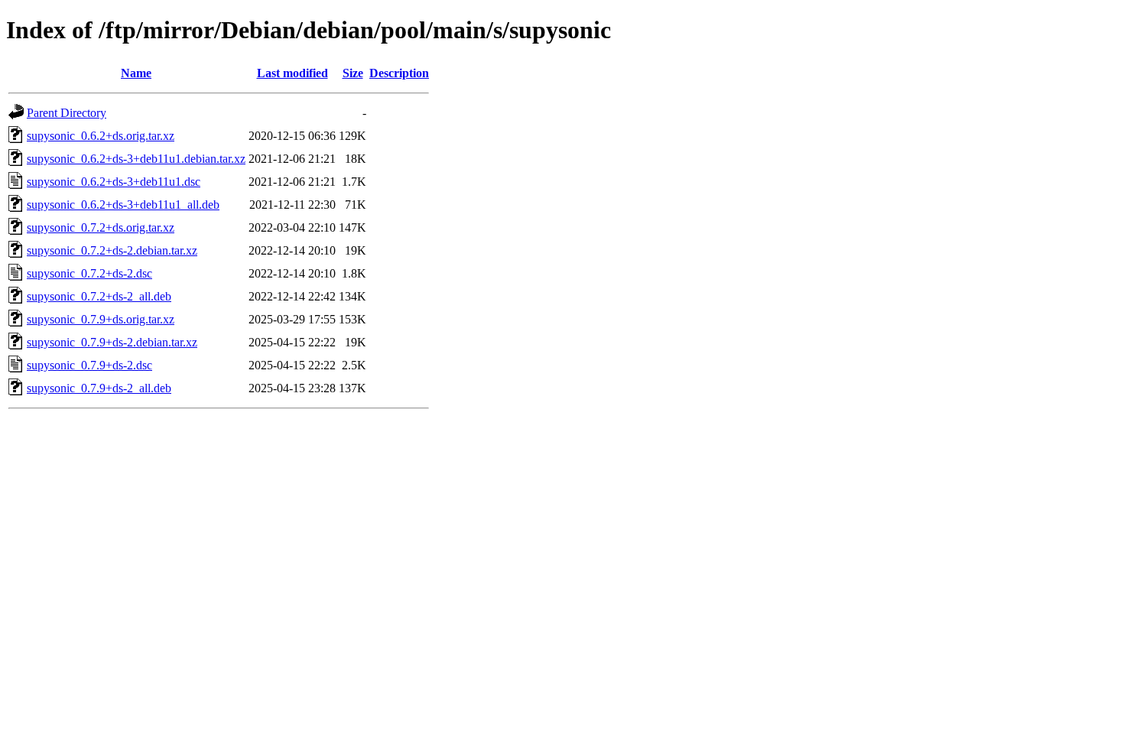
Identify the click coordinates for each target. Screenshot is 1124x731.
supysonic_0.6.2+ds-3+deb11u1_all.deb (123, 204)
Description (399, 73)
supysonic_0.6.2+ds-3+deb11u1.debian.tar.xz (136, 158)
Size (353, 73)
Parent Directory (66, 112)
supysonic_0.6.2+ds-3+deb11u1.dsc (113, 181)
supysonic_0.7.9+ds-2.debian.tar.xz (112, 342)
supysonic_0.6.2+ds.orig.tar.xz (100, 135)
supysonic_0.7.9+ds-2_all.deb (99, 388)
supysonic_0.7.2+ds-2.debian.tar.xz (112, 250)
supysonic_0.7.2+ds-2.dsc (89, 273)
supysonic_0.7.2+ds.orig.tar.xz (100, 227)
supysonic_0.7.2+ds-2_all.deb (99, 296)
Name (136, 73)
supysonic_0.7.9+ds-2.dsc (89, 365)
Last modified (292, 73)
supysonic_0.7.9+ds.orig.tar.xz (100, 319)
